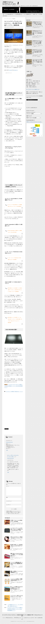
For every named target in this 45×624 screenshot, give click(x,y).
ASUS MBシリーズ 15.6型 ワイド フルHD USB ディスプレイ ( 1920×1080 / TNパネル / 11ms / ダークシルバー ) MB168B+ (15, 320)
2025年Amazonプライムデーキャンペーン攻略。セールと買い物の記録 (37, 42)
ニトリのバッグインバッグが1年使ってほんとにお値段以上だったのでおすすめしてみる (16, 529)
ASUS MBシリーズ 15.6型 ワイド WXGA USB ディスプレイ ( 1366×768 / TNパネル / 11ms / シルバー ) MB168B (15, 290)
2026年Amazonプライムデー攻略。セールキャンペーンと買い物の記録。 (37, 23)
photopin (15, 70)
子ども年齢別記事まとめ (9, 14)
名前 (7, 497)
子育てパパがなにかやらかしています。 (34, 121)
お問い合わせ (5, 15)
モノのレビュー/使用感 (10, 391)
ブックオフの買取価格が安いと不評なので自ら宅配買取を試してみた (16, 563)
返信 (7, 450)
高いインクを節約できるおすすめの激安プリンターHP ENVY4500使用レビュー (16, 588)
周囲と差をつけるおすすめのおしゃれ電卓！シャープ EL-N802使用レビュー (16, 554)
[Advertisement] (13, 81)
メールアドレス (8, 501)
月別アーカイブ (29, 117)
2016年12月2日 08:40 (10, 458)
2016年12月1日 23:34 (9, 442)
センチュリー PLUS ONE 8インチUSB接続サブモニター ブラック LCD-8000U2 (15, 205)
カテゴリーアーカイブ (30, 112)
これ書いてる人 (34, 14)
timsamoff (10, 70)
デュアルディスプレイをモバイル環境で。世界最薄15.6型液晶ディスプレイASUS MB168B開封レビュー (13, 386)
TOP (3, 14)
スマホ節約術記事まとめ (18, 14)
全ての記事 (40, 14)
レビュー (21, 391)
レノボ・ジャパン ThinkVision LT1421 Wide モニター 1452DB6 (14, 258)
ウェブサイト (8, 504)
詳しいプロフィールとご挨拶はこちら (32, 89)
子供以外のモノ (17, 391)
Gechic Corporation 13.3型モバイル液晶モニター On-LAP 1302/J (15, 231)
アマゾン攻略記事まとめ (27, 14)
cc (17, 70)
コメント (7, 486)
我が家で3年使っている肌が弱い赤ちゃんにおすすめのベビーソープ (16, 545)
